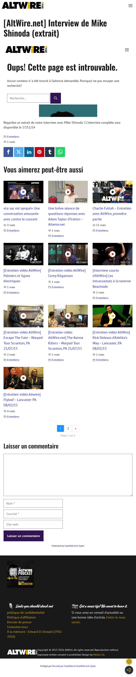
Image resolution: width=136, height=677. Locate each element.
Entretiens (13, 136)
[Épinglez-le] (39, 152)
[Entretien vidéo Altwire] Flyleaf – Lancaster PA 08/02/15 (22, 400)
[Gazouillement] (19, 152)
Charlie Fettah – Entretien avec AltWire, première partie (112, 213)
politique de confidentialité (25, 612)
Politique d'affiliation (21, 617)
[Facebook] (8, 152)
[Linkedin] (29, 152)
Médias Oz (98, 654)
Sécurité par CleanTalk (62, 666)
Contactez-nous (17, 627)
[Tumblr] (50, 152)
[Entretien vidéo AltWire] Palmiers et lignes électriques (22, 276)
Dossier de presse (19, 622)
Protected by (68, 545)
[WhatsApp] (60, 152)
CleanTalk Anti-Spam (74, 545)
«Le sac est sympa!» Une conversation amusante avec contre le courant (22, 213)
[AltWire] (23, 5)
